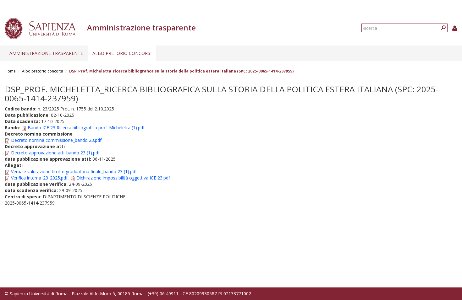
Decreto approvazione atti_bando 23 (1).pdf (55, 153)
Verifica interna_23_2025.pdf (39, 178)
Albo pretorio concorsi (121, 53)
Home (10, 71)
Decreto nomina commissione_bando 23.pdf (56, 140)
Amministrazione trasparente (46, 53)
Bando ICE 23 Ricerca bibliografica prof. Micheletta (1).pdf (86, 128)
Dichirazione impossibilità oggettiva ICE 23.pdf (123, 178)
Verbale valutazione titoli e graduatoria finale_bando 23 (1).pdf (74, 171)
